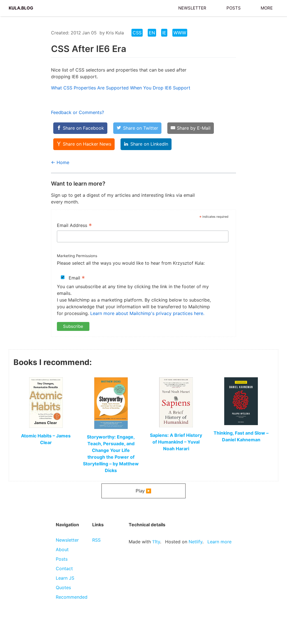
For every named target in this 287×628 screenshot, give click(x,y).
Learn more (219, 541)
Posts (233, 7)
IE (164, 32)
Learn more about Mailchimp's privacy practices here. (147, 313)
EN (152, 32)
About (62, 549)
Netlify (195, 541)
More (267, 7)
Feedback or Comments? (77, 112)
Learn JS (65, 578)
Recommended (71, 597)
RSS (96, 540)
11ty (156, 541)
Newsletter (192, 7)
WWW (179, 32)
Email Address (74, 226)
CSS (137, 32)
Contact (64, 568)
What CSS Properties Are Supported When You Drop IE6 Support (120, 88)
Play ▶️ (143, 491)
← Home (60, 162)
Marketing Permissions (77, 255)
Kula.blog (21, 7)
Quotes (63, 587)
